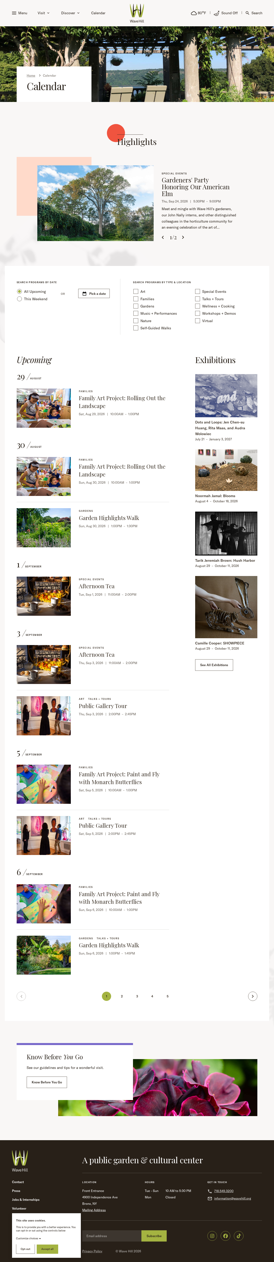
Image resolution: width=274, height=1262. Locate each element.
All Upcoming (35, 291)
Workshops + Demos (219, 313)
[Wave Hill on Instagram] (212, 1236)
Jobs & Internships (26, 1200)
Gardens (147, 306)
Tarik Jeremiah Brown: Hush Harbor (225, 560)
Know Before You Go (47, 1082)
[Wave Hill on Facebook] (225, 1236)
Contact (18, 1182)
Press (16, 1191)
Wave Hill (126, 1251)
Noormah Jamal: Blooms (215, 496)
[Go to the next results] (252, 996)
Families (147, 299)
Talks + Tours (213, 299)
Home (31, 75)
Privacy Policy (92, 1251)
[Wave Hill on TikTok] (239, 1236)
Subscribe (154, 1236)
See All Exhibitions (214, 665)
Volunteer (19, 1208)
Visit (41, 13)
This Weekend (36, 299)
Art (142, 291)
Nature (145, 321)
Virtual (207, 321)
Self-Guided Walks (155, 328)
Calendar (98, 13)
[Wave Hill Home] (137, 13)
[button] (20, 13)
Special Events (214, 291)
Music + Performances (158, 313)
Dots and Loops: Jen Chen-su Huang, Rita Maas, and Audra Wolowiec (220, 428)
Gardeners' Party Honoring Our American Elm (196, 187)
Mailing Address (94, 1210)
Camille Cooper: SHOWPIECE (219, 643)
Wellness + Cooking (218, 306)
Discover (68, 13)
